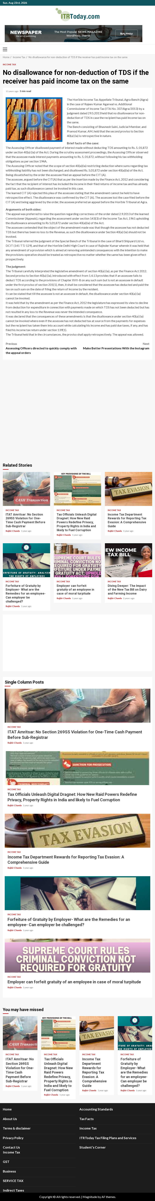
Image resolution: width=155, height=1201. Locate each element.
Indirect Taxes (13, 1190)
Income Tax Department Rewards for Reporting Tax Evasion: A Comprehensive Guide (128, 489)
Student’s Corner (92, 1147)
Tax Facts (86, 1119)
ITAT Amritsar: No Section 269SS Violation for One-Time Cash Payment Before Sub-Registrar (26, 489)
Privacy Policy (13, 1138)
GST (6, 1162)
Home (7, 1109)
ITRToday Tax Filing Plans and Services (107, 1138)
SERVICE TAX (13, 1181)
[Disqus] (77, 410)
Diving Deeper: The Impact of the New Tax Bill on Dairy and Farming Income (128, 560)
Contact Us (11, 1147)
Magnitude (90, 1197)
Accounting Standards (96, 1109)
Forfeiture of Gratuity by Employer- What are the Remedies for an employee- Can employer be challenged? (26, 560)
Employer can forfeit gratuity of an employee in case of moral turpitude (77, 560)
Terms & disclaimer (17, 1128)
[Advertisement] (77, 642)
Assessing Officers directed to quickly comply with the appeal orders (41, 348)
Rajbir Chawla (13, 530)
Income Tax (9, 64)
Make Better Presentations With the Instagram (116, 346)
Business (9, 1171)
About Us (10, 1119)
